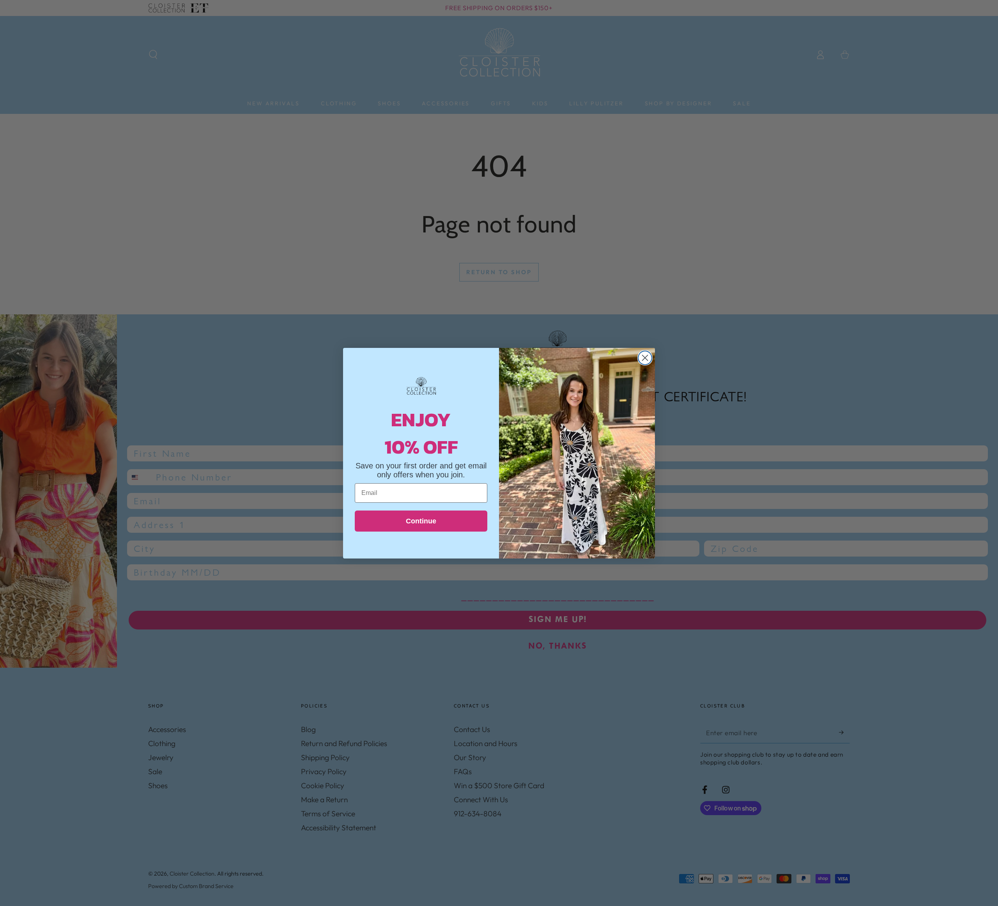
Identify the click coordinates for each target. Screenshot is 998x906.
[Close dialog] (645, 358)
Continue (421, 521)
